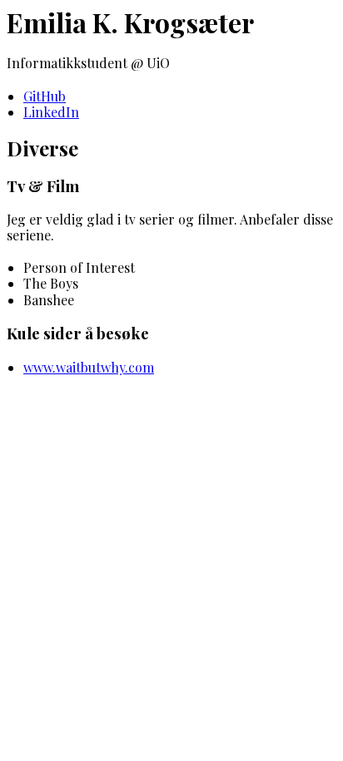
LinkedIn (51, 112)
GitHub (44, 96)
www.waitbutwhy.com (88, 367)
